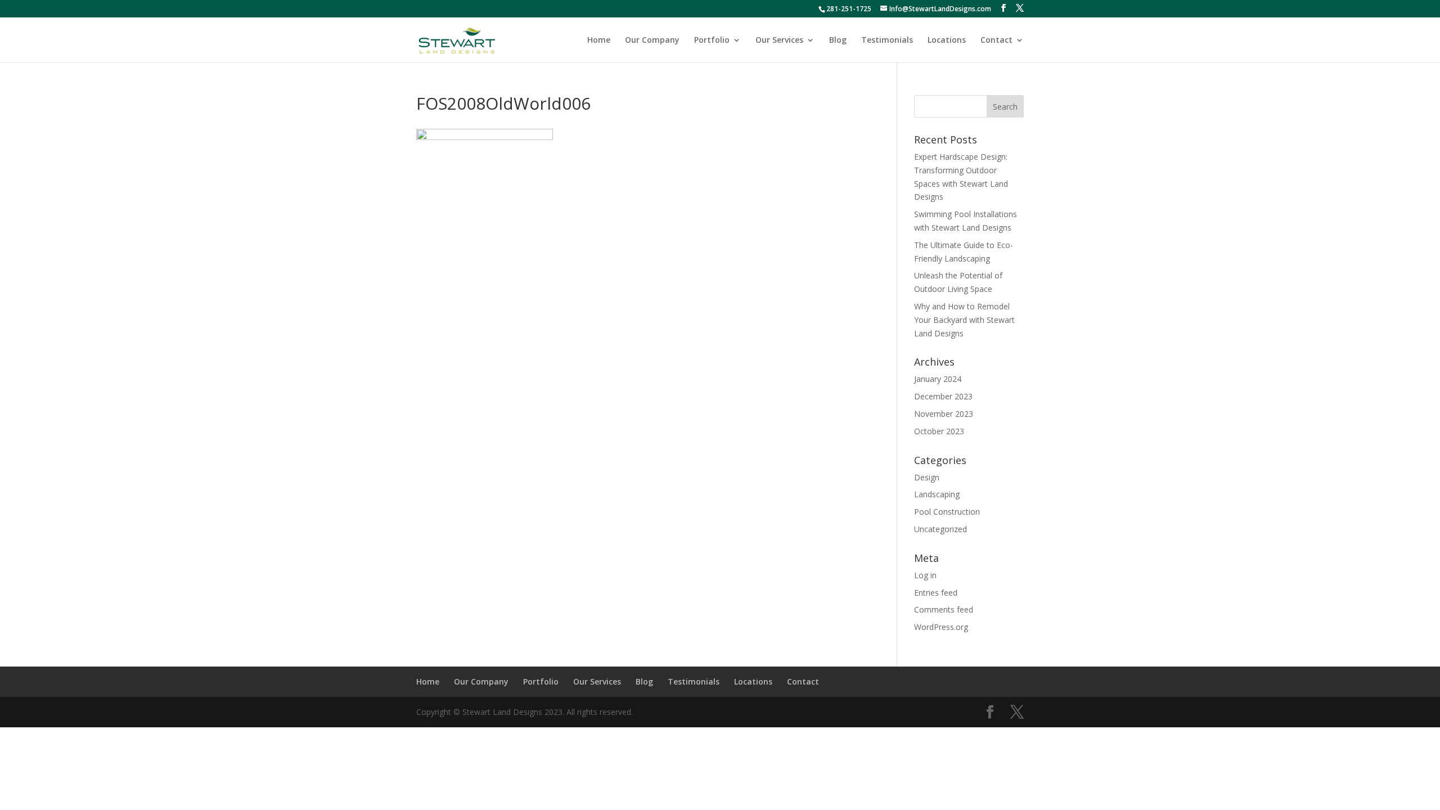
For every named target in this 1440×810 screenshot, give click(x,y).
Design (926, 477)
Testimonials (887, 40)
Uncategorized (940, 529)
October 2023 (939, 431)
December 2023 (943, 396)
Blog (838, 40)
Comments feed (943, 609)
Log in (925, 575)
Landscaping (937, 494)
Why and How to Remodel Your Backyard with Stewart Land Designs (964, 320)
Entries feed (935, 592)
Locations (947, 40)
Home (598, 40)
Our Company (652, 40)
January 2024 (937, 379)
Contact (996, 40)
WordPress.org (941, 627)
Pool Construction (947, 511)
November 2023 (943, 413)
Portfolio (712, 40)
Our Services (779, 40)
